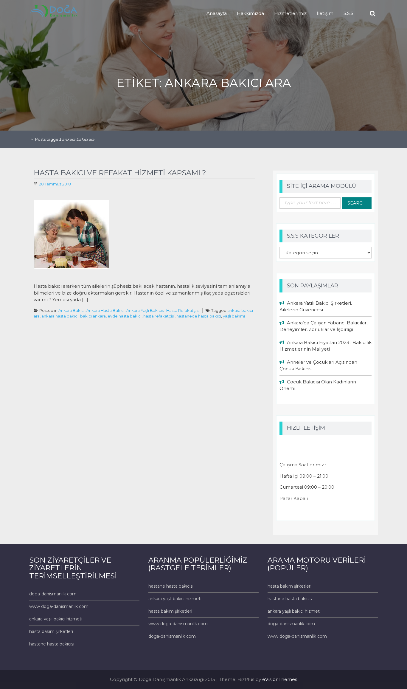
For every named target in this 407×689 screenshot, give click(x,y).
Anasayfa (216, 13)
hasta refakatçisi (159, 316)
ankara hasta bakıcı (59, 316)
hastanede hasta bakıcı (198, 316)
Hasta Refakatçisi (182, 310)
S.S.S (348, 13)
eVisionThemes (279, 679)
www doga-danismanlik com (58, 606)
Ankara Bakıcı (71, 310)
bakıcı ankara (93, 316)
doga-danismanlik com (53, 594)
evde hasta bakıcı (125, 316)
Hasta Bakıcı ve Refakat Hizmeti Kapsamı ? (120, 172)
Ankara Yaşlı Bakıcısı (145, 310)
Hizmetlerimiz (290, 13)
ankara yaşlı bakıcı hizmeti (55, 619)
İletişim (325, 13)
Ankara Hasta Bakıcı (105, 310)
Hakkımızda (250, 13)
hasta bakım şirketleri (51, 631)
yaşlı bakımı (234, 316)
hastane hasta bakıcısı (51, 644)
